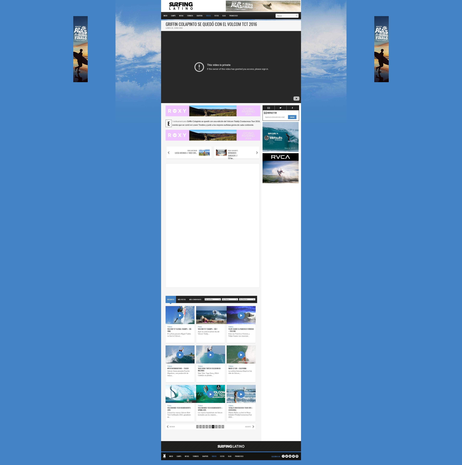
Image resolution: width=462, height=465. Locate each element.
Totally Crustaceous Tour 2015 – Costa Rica (240, 408)
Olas (224, 15)
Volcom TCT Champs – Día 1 (207, 329)
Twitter (281, 107)
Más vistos (182, 299)
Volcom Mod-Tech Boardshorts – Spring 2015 (210, 408)
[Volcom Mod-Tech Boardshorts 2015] (180, 394)
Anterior (172, 427)
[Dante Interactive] (164, 456)
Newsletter (269, 107)
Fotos (216, 15)
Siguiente (248, 427)
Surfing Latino (181, 6)
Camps (173, 15)
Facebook (292, 107)
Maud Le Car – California (237, 368)
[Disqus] (212, 195)
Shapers (199, 15)
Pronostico (233, 15)
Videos (208, 15)
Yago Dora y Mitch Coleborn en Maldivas (209, 369)
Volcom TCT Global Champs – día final (179, 330)
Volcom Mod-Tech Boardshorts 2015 (179, 408)
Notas (181, 15)
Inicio (165, 15)
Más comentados (195, 299)
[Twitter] (286, 456)
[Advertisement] (281, 220)
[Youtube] (290, 456)
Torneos (190, 15)
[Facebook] (283, 456)
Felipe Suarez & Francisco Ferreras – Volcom (241, 330)
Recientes (170, 299)
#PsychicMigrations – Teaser (178, 368)
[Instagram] (297, 456)
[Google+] (293, 456)
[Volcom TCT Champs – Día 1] (210, 315)
